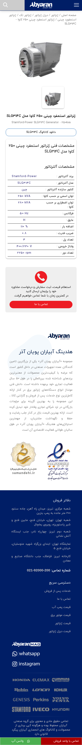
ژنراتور (54, 15)
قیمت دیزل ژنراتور (60, 631)
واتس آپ (17, 741)
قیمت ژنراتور (63, 623)
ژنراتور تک (25, 15)
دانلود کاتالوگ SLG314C (41, 132)
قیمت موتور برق (61, 615)
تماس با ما (41, 304)
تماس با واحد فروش (66, 741)
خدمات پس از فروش (57, 591)
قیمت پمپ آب (61, 607)
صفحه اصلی (68, 15)
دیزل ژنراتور (41, 15)
